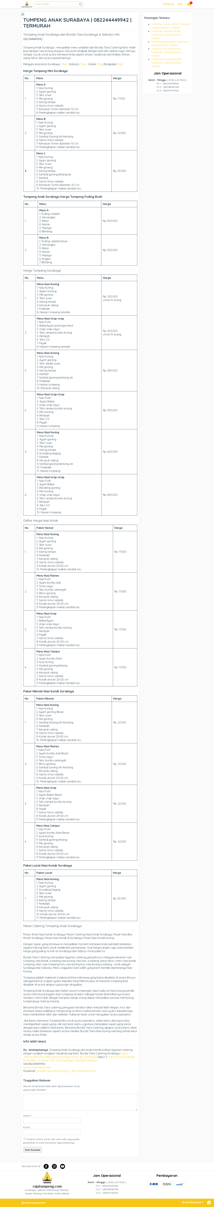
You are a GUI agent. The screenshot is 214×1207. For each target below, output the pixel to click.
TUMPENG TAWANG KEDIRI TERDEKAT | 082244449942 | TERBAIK (166, 35)
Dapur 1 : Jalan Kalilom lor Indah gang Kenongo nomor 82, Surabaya (77, 1055)
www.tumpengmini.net (37, 1067)
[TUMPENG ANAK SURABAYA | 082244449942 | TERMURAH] (23, 13)
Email (27, 1127)
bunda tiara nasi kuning (51, 1071)
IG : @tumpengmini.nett (81, 1071)
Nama (27, 1115)
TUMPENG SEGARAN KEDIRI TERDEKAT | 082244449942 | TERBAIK (166, 52)
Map (64, 64)
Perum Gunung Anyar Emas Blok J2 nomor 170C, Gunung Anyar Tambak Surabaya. (79, 1058)
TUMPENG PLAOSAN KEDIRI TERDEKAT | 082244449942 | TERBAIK (166, 63)
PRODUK (168, 4)
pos (180, 4)
